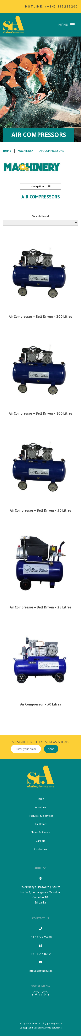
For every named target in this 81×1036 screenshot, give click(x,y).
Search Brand (40, 216)
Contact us (40, 849)
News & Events (40, 832)
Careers (40, 841)
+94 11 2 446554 (40, 954)
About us (40, 807)
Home (7, 151)
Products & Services (40, 816)
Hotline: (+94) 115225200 (51, 6)
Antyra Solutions (52, 1027)
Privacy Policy (55, 1023)
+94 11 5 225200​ (40, 937)
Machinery (25, 151)
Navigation (38, 186)
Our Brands (41, 824)
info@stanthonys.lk (40, 971)
